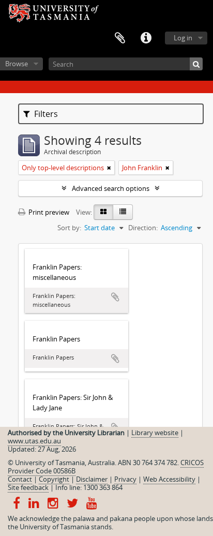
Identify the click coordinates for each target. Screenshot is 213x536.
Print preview (48, 212)
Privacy (125, 479)
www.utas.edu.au (34, 440)
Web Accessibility (169, 479)
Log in (183, 37)
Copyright (54, 479)
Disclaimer (92, 479)
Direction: (143, 227)
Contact (20, 479)
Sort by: (69, 227)
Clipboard (120, 38)
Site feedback (28, 487)
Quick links (146, 38)
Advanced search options (110, 188)
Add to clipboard (115, 297)
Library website (154, 432)
